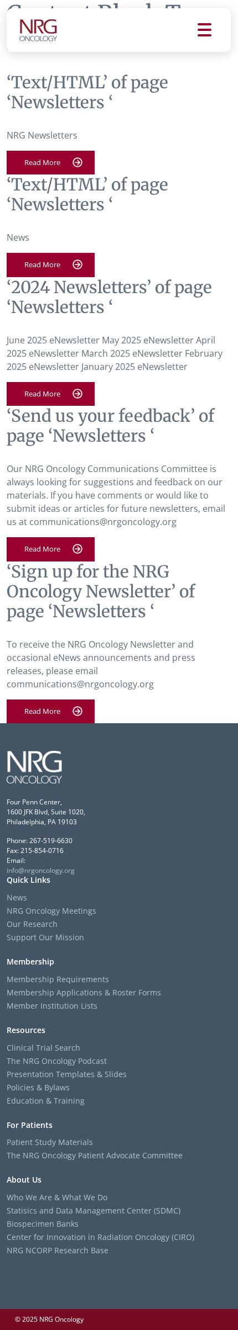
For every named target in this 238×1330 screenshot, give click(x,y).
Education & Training (46, 1100)
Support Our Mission (45, 937)
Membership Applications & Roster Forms (84, 992)
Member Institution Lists (52, 1005)
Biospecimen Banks (43, 1223)
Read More (42, 162)
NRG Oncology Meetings (51, 910)
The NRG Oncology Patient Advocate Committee (95, 1155)
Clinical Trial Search (43, 1047)
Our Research (32, 924)
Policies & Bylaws (38, 1087)
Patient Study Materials (50, 1142)
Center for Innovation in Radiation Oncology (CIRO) (100, 1237)
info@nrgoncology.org (41, 870)
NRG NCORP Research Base (57, 1250)
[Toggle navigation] (214, 30)
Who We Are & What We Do (57, 1197)
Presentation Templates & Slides (67, 1074)
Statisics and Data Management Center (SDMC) (93, 1210)
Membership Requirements (58, 979)
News (17, 897)
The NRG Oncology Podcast (57, 1061)
